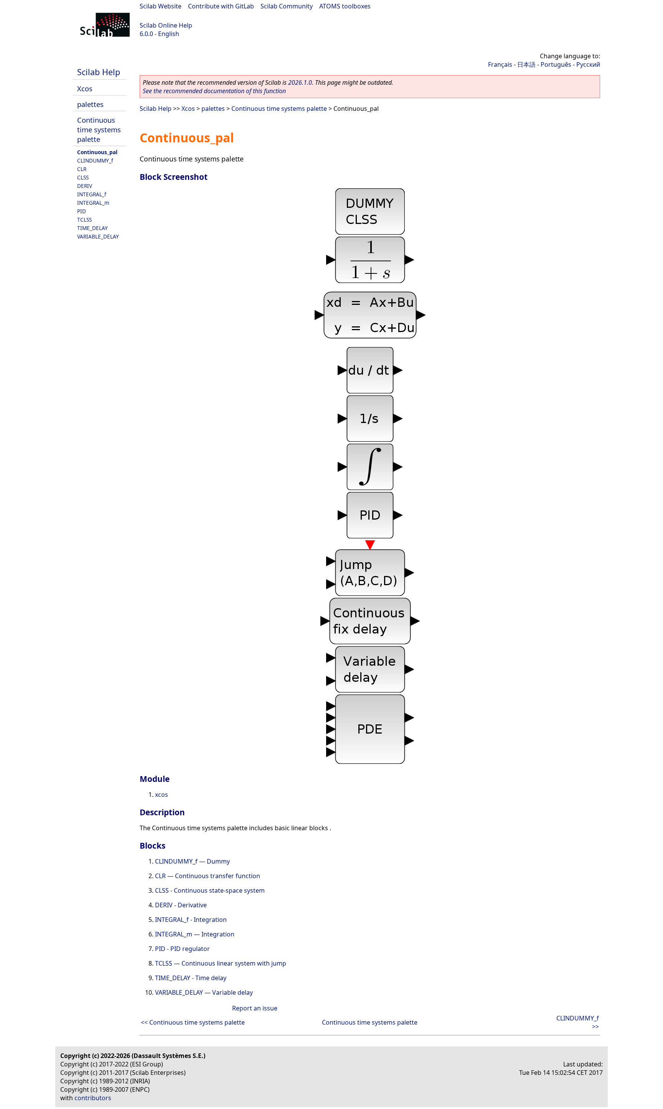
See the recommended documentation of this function (214, 91)
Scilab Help (98, 71)
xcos (161, 794)
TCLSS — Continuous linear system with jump (220, 963)
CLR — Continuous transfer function (207, 876)
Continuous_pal (97, 152)
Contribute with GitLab (221, 6)
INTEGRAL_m (93, 202)
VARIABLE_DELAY (98, 236)
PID (81, 211)
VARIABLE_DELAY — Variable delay (204, 992)
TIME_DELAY (92, 228)
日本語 (526, 64)
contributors (92, 1098)
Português (556, 64)
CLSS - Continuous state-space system (210, 890)
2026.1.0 (300, 82)
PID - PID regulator (182, 948)
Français (500, 64)
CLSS (83, 177)
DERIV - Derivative (181, 905)
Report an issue (254, 1008)
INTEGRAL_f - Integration (191, 919)
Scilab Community (287, 6)
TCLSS (84, 219)
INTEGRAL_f (91, 194)
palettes (90, 104)
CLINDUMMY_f (95, 160)
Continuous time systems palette (99, 129)
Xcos (84, 88)
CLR (81, 169)
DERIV (84, 185)
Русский (588, 64)
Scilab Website (160, 6)
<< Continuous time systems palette (193, 1022)
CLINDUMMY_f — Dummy (192, 861)
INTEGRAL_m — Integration (194, 934)
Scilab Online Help (166, 25)
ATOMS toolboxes (345, 6)
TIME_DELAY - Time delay (190, 978)
